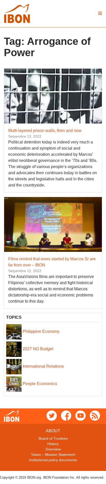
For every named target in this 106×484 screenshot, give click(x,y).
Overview (53, 449)
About (53, 431)
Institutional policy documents (53, 460)
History (53, 444)
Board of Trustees (53, 438)
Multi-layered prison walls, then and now (45, 130)
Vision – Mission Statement (53, 454)
